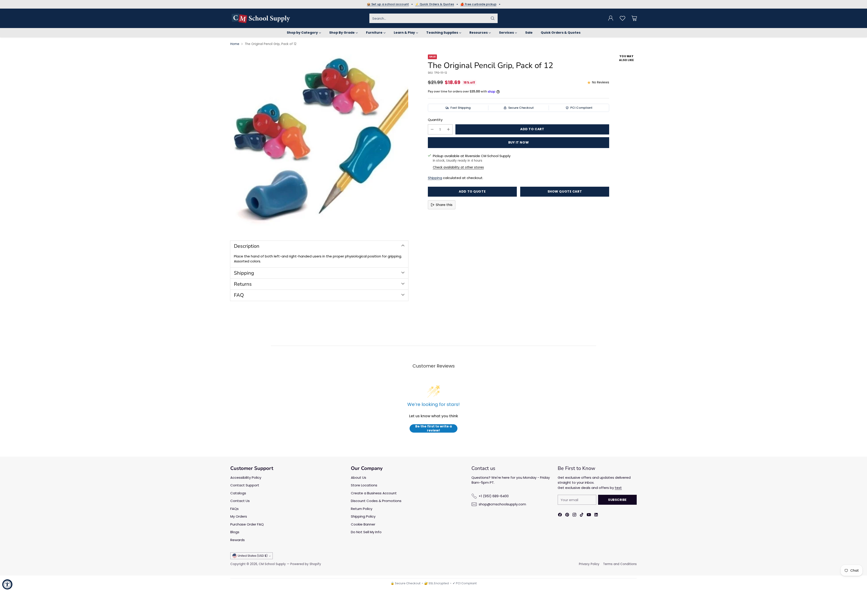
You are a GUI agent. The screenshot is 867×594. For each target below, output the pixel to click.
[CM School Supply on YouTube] (589, 515)
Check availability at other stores (458, 167)
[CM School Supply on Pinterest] (567, 515)
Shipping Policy (363, 516)
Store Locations (364, 485)
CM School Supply (272, 564)
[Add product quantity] (448, 129)
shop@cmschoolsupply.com (502, 504)
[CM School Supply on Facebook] (560, 515)
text (618, 487)
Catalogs (238, 493)
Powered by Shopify (305, 564)
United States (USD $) (253, 556)
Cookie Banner (363, 524)
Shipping (435, 177)
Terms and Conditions (620, 564)
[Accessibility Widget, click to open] (7, 584)
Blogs (234, 532)
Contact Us (240, 500)
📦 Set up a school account (388, 4)
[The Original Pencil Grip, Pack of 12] (319, 143)
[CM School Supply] (260, 18)
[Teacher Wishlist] (622, 18)
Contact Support (244, 485)
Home (234, 44)
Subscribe (617, 499)
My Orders (238, 516)
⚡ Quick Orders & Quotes (434, 4)
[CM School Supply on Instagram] (574, 515)
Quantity (435, 119)
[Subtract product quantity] (432, 129)
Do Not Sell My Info (366, 532)
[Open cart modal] (634, 18)
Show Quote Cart (565, 191)
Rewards (237, 539)
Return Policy (361, 508)
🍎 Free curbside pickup (478, 4)
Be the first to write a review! (433, 428)
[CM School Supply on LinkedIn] (596, 515)
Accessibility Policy (245, 477)
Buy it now (518, 142)
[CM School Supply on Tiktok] (581, 515)
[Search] (493, 18)
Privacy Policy (589, 564)
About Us (358, 477)
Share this (444, 204)
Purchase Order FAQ (247, 524)
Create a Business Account (374, 493)
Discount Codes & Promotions (376, 500)
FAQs (234, 508)
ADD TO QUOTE (472, 191)
